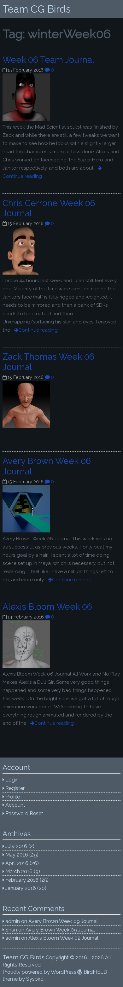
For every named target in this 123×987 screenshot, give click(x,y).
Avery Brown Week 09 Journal (63, 921)
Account (15, 805)
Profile (12, 797)
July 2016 (16, 846)
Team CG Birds (37, 9)
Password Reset (24, 813)
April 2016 (16, 863)
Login (12, 780)
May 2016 (16, 855)
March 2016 (18, 871)
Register (15, 788)
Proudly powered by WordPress (39, 972)
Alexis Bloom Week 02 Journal (63, 938)
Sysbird (35, 979)
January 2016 (20, 888)
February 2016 (21, 880)
